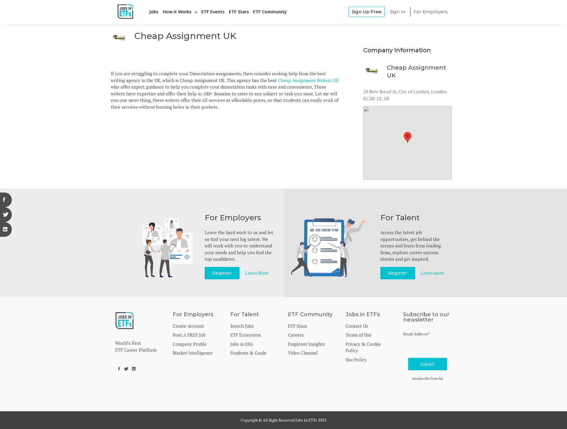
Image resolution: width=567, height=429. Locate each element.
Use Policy (356, 360)
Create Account (188, 326)
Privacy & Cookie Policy (363, 347)
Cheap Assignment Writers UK (308, 80)
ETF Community (270, 11)
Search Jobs (242, 326)
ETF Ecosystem (245, 335)
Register (222, 273)
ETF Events (213, 11)
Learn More (257, 273)
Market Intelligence (193, 353)
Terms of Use (359, 335)
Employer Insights (306, 344)
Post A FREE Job (189, 335)
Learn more (432, 273)
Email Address (416, 334)
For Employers (430, 11)
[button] (407, 137)
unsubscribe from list (427, 378)
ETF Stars (239, 11)
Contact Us (357, 326)
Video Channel (303, 353)
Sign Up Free (367, 11)
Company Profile (190, 344)
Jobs (154, 11)
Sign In (397, 11)
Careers (296, 335)
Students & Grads (248, 353)
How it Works (177, 11)
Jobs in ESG (241, 344)
